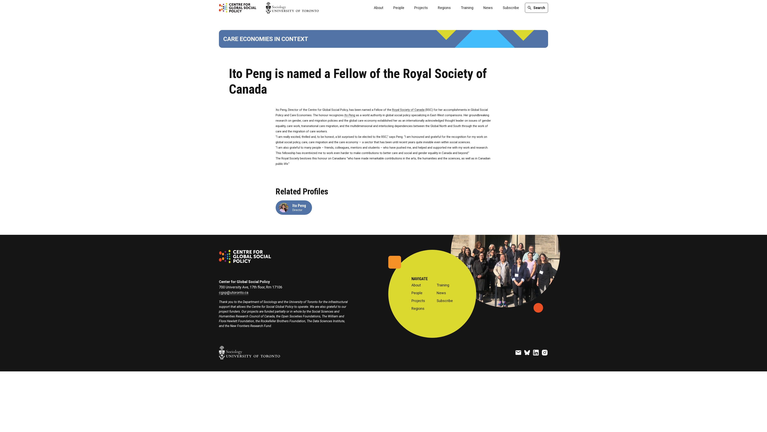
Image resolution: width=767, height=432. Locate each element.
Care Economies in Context (265, 39)
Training (467, 8)
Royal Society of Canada (408, 109)
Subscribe (511, 8)
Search (539, 8)
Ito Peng (299, 206)
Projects (421, 8)
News (488, 8)
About (378, 8)
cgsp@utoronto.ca (233, 292)
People (398, 8)
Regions (444, 8)
